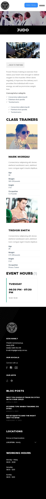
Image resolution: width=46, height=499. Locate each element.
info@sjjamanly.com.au (18, 350)
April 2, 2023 (11, 402)
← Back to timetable (15, 65)
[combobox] (27, 442)
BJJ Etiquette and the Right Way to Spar (21, 417)
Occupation (13, 191)
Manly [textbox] (18, 442)
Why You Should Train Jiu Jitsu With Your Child (23, 398)
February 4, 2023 (14, 420)
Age (10, 173)
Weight (11, 179)
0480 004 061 (16, 348)
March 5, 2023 (12, 411)
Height (11, 185)
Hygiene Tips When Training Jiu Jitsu (22, 407)
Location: (10, 442)
